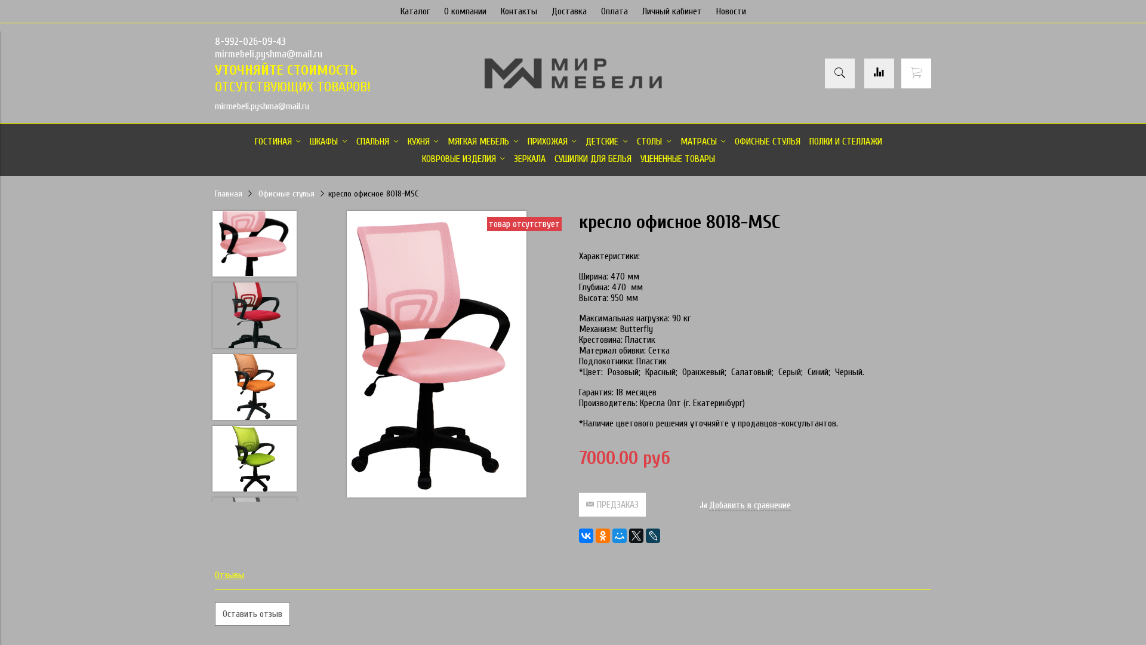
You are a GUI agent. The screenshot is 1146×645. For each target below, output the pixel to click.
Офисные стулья (286, 194)
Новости (731, 11)
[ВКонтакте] (586, 536)
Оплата (614, 11)
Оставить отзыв (252, 614)
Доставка (569, 11)
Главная (228, 194)
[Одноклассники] (603, 536)
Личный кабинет (672, 11)
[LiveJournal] (653, 536)
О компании (465, 11)
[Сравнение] (879, 73)
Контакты (519, 11)
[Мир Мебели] (573, 86)
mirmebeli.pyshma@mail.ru (268, 54)
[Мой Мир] (619, 536)
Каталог (415, 11)
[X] (636, 536)
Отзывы (229, 575)
